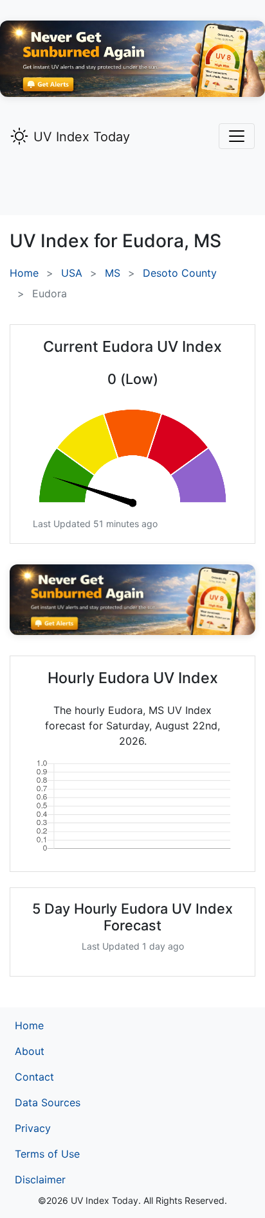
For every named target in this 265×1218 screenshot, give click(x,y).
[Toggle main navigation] (237, 136)
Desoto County (180, 272)
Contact (34, 1076)
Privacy (33, 1128)
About (29, 1051)
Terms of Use (47, 1153)
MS (112, 272)
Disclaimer (40, 1179)
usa (71, 272)
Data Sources (47, 1102)
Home (24, 272)
